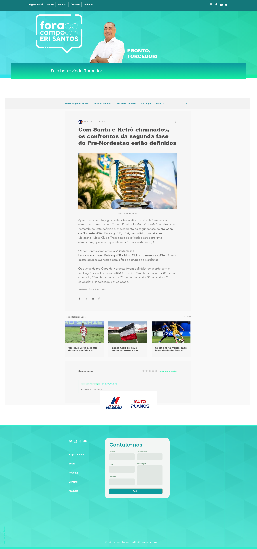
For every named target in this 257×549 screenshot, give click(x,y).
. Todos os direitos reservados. (139, 542)
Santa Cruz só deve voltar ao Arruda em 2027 (125, 349)
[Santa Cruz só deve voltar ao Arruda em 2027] (127, 332)
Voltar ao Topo (4, 535)
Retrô (103, 289)
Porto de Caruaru (126, 103)
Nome (112, 451)
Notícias (73, 472)
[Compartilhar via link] (99, 298)
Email (111, 464)
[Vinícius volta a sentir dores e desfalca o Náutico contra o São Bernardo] (84, 332)
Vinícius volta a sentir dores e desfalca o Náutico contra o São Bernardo (82, 349)
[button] (187, 103)
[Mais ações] (175, 121)
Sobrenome (142, 451)
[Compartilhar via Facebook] (79, 298)
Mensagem (141, 463)
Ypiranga (146, 103)
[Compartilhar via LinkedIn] (92, 298)
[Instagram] (211, 4)
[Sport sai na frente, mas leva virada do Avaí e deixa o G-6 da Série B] (171, 332)
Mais (158, 103)
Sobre (72, 463)
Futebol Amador (102, 103)
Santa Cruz (94, 289)
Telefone (112, 477)
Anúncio (73, 490)
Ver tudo (187, 316)
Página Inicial (76, 454)
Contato (73, 481)
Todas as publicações (76, 103)
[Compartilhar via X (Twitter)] (86, 298)
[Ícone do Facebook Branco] (80, 441)
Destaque (83, 289)
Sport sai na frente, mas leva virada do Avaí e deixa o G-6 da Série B (171, 349)
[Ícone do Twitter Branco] (70, 441)
